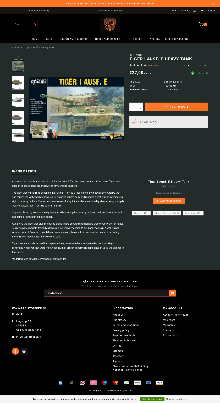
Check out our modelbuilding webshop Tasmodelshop (130, 368)
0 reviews (153, 65)
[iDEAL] (82, 382)
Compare (168, 330)
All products (170, 335)
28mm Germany (167, 213)
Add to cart (179, 106)
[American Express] (60, 382)
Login (211, 10)
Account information (176, 314)
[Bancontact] (126, 382)
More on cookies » (176, 399)
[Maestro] (104, 382)
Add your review (170, 201)
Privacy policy (121, 330)
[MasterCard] (115, 382)
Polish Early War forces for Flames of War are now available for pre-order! (110, 3)
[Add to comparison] (205, 65)
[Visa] (159, 382)
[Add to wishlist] (199, 65)
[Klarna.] (93, 382)
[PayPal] (137, 382)
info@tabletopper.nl (28, 336)
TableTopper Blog (176, 39)
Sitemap (118, 350)
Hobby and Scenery (107, 39)
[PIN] (148, 382)
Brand (48, 39)
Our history (119, 320)
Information (24, 171)
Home (35, 39)
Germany (193, 213)
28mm (141, 213)
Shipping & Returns (124, 340)
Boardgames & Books (74, 39)
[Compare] (194, 10)
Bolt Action (136, 55)
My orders (169, 320)
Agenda (155, 39)
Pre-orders (135, 39)
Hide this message (152, 399)
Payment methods (124, 335)
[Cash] (71, 382)
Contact (117, 345)
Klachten (118, 356)
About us (118, 314)
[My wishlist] (202, 10)
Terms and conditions (126, 325)
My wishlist (170, 325)
